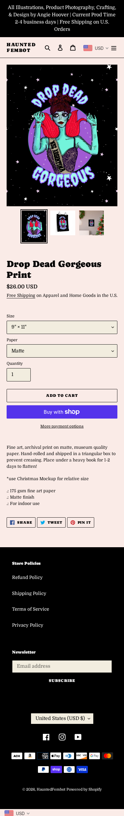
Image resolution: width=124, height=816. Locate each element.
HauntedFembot (21, 47)
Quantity (15, 363)
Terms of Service (30, 609)
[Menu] (113, 47)
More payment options (62, 426)
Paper (12, 340)
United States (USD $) (60, 718)
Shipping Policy (29, 593)
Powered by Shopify (84, 789)
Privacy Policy (27, 625)
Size (10, 316)
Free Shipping (21, 295)
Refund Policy (27, 577)
